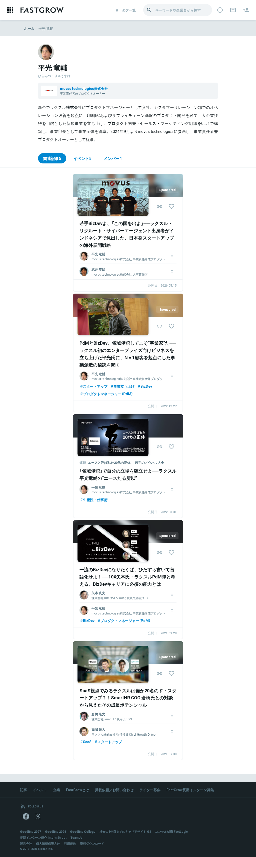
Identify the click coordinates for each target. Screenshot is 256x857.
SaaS (87, 741)
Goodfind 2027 (30, 831)
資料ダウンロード (92, 843)
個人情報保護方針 (48, 843)
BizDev (146, 386)
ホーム (29, 28)
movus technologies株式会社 (84, 88)
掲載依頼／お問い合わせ (114, 789)
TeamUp (76, 837)
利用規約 (70, 843)
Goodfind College (83, 831)
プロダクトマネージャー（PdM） (108, 393)
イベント (40, 789)
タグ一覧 (129, 10)
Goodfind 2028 (55, 831)
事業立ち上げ (124, 386)
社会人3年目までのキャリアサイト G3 (125, 831)
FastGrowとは (77, 789)
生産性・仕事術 (95, 499)
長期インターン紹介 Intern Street (43, 837)
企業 (56, 789)
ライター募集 (150, 789)
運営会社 (26, 843)
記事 (23, 789)
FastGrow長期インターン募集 (190, 789)
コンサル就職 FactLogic (171, 831)
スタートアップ (95, 386)
